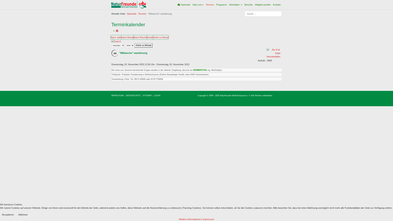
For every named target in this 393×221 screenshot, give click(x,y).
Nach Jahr (116, 37)
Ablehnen (23, 214)
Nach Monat (127, 37)
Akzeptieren (8, 214)
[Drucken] (117, 30)
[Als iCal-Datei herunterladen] (273, 53)
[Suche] (116, 41)
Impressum (208, 219)
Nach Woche (140, 37)
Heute (150, 37)
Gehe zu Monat (161, 37)
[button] (198, 5)
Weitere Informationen (190, 219)
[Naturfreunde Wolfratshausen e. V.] (128, 5)
